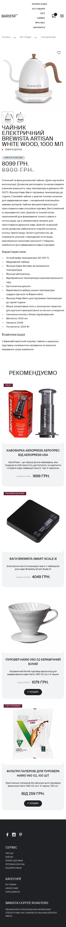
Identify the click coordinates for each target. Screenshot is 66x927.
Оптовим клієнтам (15, 864)
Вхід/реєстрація (14, 868)
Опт (42, 13)
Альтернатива (48, 37)
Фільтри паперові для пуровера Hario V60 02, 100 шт (33, 773)
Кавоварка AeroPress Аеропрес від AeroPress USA (33, 453)
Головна (6, 37)
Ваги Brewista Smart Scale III (33, 559)
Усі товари (38, 9)
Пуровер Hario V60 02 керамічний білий (33, 662)
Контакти (39, 28)
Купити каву (39, 4)
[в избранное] (59, 52)
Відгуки (9, 857)
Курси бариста (13, 892)
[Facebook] (7, 834)
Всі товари (25, 37)
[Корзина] (54, 16)
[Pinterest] (20, 834)
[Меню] (62, 16)
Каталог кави (12, 888)
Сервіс (41, 18)
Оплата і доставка (14, 861)
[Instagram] (14, 834)
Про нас (40, 23)
